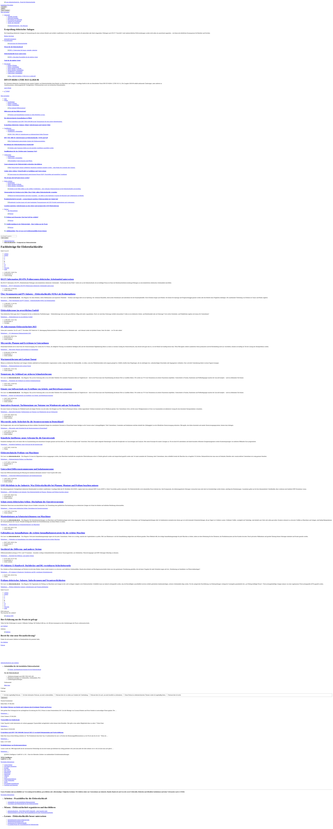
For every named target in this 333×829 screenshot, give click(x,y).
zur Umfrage (4, 626)
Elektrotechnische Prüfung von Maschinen (20, 453)
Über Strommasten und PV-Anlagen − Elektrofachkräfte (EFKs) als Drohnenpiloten (38, 294)
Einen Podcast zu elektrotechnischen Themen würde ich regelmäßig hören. (145, 695)
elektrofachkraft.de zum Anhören (10, 663)
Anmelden (3, 6)
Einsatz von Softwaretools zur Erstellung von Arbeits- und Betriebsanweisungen (36, 389)
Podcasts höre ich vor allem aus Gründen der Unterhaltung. (72, 695)
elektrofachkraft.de (9, 241)
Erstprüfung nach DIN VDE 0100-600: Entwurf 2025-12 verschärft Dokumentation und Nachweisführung (32, 732)
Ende (5, 269)
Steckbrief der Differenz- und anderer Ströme (21, 549)
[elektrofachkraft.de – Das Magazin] (18, 25)
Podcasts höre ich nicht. (174, 695)
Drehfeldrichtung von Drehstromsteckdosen (14, 745)
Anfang (6, 254)
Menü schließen (5, 10)
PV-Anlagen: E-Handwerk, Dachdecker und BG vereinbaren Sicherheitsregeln (36, 565)
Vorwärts (6, 268)
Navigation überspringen (7, 762)
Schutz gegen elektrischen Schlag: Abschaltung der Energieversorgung (32, 502)
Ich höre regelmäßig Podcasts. (12, 695)
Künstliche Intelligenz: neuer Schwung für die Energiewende (28, 438)
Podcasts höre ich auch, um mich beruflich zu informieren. (106, 695)
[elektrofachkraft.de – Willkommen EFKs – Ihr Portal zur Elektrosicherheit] (19, 2)
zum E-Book (7, 88)
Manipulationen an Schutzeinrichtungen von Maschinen (25, 516)
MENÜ (3, 8)
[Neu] (22, 76)
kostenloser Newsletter (7, 5)
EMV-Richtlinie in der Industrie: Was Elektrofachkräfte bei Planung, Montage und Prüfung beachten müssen (49, 485)
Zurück (6, 255)
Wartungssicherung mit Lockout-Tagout (18, 359)
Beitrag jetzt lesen (9, 36)
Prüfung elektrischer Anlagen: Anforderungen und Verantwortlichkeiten (33, 580)
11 (4, 266)
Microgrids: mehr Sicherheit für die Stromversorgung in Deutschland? (32, 421)
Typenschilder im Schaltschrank (10, 720)
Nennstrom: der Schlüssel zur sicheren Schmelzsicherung (26, 374)
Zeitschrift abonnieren (10, 39)
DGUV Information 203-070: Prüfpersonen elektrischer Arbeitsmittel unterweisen (37, 279)
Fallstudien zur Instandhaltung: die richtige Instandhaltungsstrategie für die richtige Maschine (43, 533)
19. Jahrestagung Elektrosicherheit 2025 (19, 327)
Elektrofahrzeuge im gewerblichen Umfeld (20, 310)
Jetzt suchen (4, 238)
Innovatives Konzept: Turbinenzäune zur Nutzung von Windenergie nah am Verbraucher (40, 405)
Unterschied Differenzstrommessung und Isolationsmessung (27, 469)
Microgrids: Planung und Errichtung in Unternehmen (25, 343)
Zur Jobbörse (4, 642)
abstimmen (4, 697)
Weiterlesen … (27, 286)
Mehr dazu (7, 685)
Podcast (3, 645)
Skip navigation (5, 12)
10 (5, 264)
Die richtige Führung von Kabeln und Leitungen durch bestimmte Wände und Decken (26, 707)
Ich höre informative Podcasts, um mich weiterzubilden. (38, 695)
